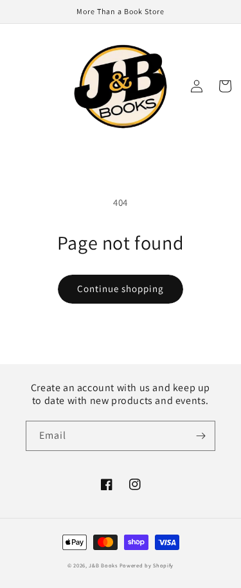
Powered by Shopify (147, 565)
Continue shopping (120, 288)
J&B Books (103, 565)
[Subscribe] (200, 436)
